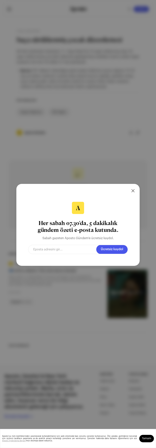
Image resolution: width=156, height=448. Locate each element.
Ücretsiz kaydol (112, 249)
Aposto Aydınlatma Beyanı (14, 441)
